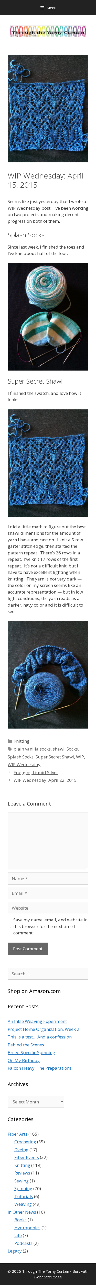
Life (18, 1235)
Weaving (23, 1204)
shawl (59, 749)
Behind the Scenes (26, 1045)
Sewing (21, 1181)
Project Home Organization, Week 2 (43, 1029)
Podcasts (23, 1243)
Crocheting (25, 1142)
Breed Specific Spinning (31, 1052)
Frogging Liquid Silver (36, 772)
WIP (80, 757)
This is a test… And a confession (40, 1037)
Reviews (22, 1173)
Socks (72, 749)
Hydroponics (27, 1228)
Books (20, 1220)
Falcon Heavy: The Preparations (40, 1068)
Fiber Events (26, 1157)
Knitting (21, 741)
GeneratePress (48, 1276)
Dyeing (21, 1150)
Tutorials (23, 1196)
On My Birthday (24, 1060)
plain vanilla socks (32, 749)
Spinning (23, 1188)
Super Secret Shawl (55, 757)
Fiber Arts (17, 1134)
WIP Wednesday (24, 764)
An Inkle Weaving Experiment (37, 1021)
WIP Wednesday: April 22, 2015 (45, 780)
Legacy (15, 1251)
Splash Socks (21, 757)
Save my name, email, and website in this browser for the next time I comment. (50, 926)
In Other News (22, 1212)
